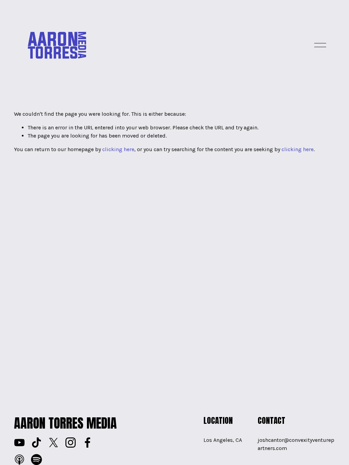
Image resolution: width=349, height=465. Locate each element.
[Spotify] (36, 459)
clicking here (118, 149)
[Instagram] (70, 442)
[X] (53, 442)
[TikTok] (36, 442)
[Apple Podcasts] (19, 459)
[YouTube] (19, 442)
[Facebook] (87, 442)
